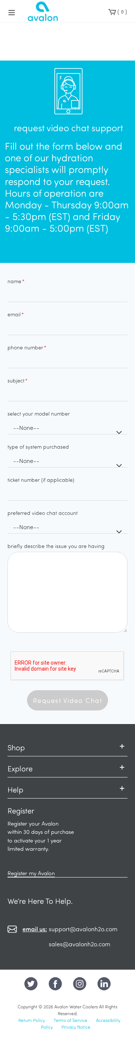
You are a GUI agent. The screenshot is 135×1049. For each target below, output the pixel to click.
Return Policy (31, 1020)
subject (16, 380)
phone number (25, 347)
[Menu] (12, 11)
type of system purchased (38, 446)
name (14, 281)
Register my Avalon (31, 873)
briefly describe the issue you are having (56, 546)
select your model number (39, 413)
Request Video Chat (67, 700)
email (14, 314)
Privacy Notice (76, 1027)
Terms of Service (70, 1020)
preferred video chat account (43, 512)
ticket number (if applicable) (41, 479)
